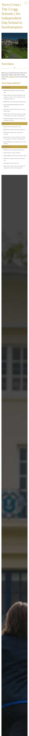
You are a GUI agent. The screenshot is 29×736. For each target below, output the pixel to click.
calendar (11, 77)
